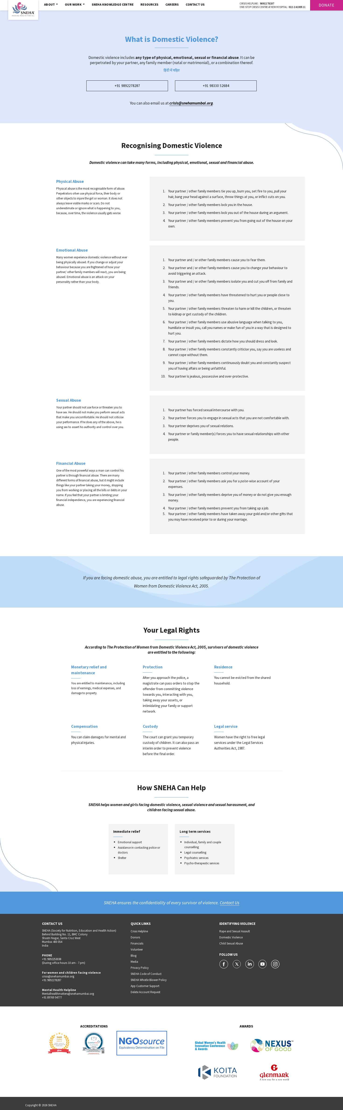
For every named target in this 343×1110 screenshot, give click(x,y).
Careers (172, 4)
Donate (326, 5)
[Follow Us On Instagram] (275, 964)
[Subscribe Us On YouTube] (262, 964)
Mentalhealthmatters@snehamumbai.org (68, 994)
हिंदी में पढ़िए (172, 70)
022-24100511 (297, 7)
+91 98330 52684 (216, 85)
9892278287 (267, 3)
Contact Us (195, 4)
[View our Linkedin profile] (250, 964)
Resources (149, 4)
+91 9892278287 (127, 85)
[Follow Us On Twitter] (237, 964)
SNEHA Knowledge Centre (112, 4)
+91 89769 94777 (52, 997)
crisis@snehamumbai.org (191, 103)
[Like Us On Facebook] (224, 964)
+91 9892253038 (51, 959)
